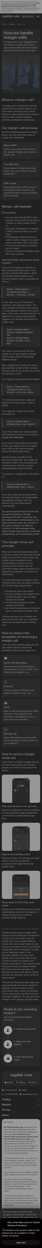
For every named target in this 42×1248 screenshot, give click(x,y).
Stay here (21, 1242)
